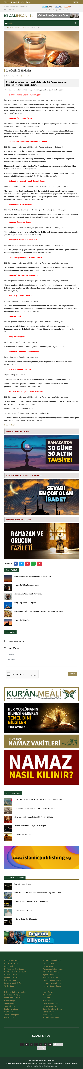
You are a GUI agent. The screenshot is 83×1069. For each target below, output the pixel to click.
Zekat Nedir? (9, 1003)
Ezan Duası (47, 1015)
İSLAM (17, 28)
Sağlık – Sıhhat (10, 1012)
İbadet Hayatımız (11, 1009)
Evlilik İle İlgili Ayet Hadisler (15, 992)
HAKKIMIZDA (14, 6)
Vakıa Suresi (48, 1000)
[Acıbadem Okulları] (41, 938)
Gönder (72, 673)
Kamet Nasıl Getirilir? (12, 998)
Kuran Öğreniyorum (51, 1017)
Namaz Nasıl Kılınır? (12, 960)
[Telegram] (67, 10)
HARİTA (22, 6)
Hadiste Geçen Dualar (52, 986)
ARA (5, 9)
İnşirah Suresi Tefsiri (22, 884)
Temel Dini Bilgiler (11, 1015)
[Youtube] (57, 10)
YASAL (28, 6)
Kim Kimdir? (9, 1017)
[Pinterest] (63, 10)
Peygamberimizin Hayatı (53, 969)
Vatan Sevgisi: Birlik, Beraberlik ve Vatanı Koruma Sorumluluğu (39, 799)
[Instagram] (53, 10)
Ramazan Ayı (9, 1000)
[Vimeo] (45, 1044)
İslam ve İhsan (9, 425)
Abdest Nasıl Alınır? (51, 972)
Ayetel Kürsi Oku (49, 975)
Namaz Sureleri (10, 975)
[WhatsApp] (60, 10)
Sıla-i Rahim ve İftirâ (22, 834)
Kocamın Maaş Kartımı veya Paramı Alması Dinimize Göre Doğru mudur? (32, 2)
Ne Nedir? (47, 995)
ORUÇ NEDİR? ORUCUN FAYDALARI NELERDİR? (24, 475)
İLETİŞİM (11, 9)
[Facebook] (47, 10)
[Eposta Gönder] (39, 564)
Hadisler (46, 998)
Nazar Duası (48, 966)
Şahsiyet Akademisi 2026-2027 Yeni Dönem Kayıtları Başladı (37, 893)
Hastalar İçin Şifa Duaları (14, 969)
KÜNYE (6, 6)
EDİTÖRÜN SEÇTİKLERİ (15, 878)
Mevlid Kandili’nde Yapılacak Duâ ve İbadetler (32, 901)
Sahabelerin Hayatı (50, 1003)
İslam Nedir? (9, 966)
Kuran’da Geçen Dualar (52, 983)
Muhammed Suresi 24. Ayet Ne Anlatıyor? (30, 826)
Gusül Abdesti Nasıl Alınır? (15, 972)
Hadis (28, 76)
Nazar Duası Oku (50, 1006)
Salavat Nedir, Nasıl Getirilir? (26, 919)
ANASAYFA (9, 28)
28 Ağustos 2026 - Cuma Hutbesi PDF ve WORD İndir (33, 817)
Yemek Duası (9, 1006)
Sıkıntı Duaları (48, 963)
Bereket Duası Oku (50, 977)
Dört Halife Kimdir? (12, 995)
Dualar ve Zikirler (11, 963)
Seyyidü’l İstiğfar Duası (52, 1009)
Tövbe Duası (9, 986)
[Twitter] (50, 10)
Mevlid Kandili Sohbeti (23, 910)
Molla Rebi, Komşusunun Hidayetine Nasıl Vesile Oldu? (35, 808)
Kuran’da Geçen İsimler (52, 960)
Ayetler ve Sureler (11, 977)
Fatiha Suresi (48, 1012)
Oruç (23, 28)
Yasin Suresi (48, 992)
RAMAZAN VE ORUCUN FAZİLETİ (18, 520)
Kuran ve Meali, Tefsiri (13, 983)
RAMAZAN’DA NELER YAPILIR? (18, 431)
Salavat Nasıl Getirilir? (52, 980)
